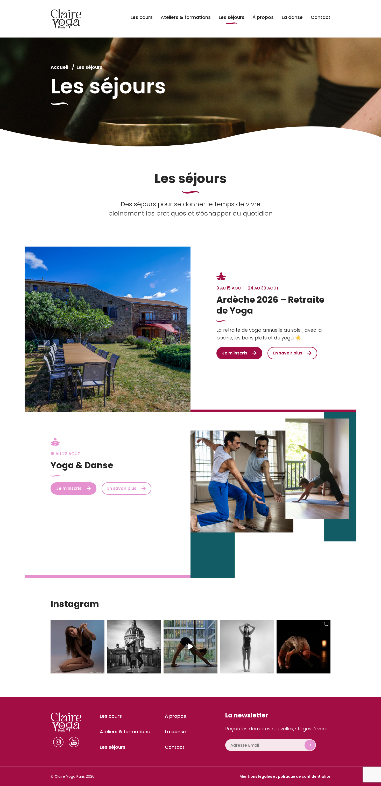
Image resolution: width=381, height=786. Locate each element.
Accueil (60, 67)
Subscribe (310, 745)
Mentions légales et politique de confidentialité (284, 776)
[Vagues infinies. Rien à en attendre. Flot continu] (190, 646)
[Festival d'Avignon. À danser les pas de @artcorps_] (303, 646)
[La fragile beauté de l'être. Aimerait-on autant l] (77, 646)
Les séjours (89, 67)
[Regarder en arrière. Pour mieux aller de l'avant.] (134, 646)
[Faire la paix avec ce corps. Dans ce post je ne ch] (247, 646)
